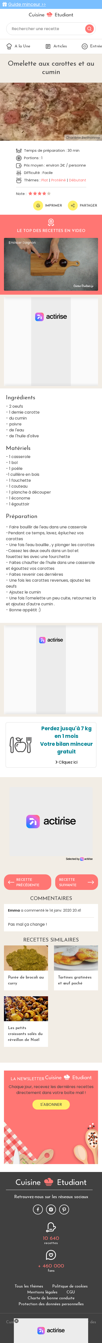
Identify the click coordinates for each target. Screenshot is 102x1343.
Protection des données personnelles (51, 1304)
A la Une (22, 46)
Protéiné (58, 180)
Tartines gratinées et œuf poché (75, 980)
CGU (71, 1292)
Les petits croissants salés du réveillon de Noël (25, 1034)
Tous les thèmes (29, 1286)
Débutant (77, 180)
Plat (44, 180)
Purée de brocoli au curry (26, 980)
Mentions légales (42, 1292)
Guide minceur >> (27, 4)
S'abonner (51, 1104)
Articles (60, 46)
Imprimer (53, 205)
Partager (88, 205)
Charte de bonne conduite (51, 1298)
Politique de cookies (70, 1286)
